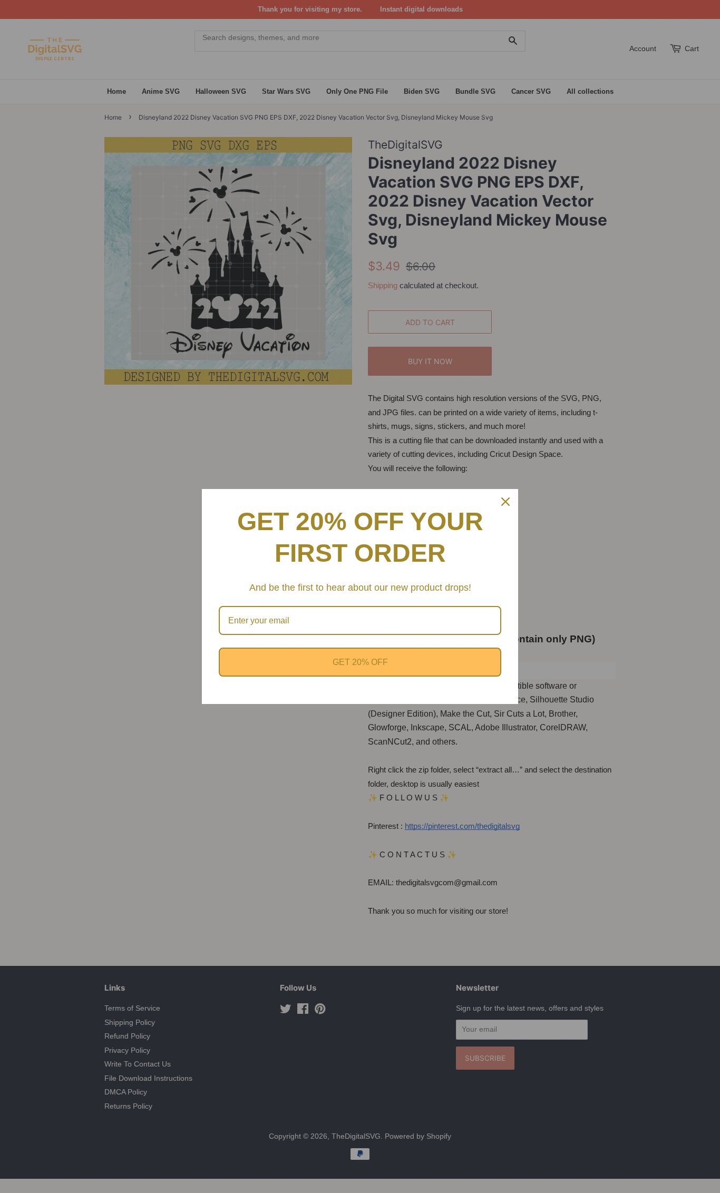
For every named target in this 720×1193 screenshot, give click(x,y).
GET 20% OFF (360, 662)
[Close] (505, 501)
